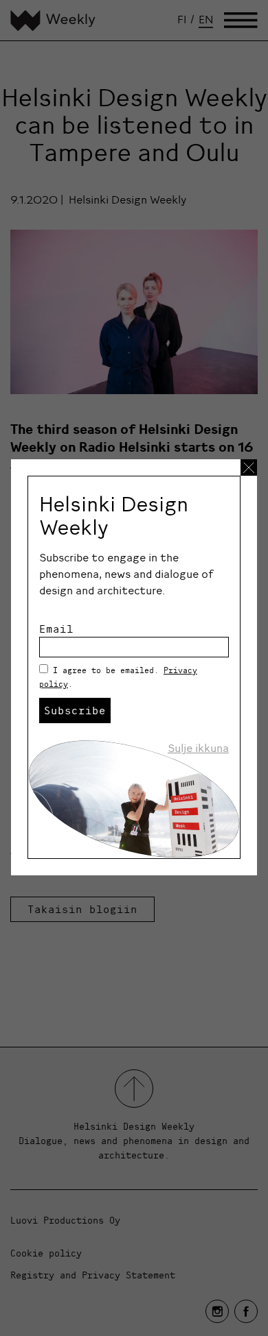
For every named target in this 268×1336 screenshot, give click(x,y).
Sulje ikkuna (198, 748)
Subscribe (75, 710)
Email (56, 628)
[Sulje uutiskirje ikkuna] (249, 467)
